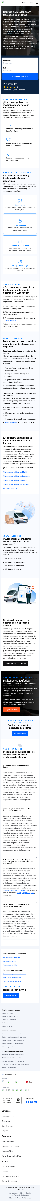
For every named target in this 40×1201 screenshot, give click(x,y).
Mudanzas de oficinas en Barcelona (16, 476)
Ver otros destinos (10, 488)
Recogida (7, 60)
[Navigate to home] (9, 2)
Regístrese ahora (12, 710)
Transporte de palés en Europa (12, 1058)
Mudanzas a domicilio (10, 965)
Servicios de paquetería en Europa (13, 1034)
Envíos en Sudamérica (9, 1019)
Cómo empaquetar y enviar (11, 1047)
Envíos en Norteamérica (9, 1016)
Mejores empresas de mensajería (13, 1061)
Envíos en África (7, 1026)
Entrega (6, 68)
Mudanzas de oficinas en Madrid (15, 472)
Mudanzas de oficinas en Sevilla (15, 480)
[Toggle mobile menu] (36, 2)
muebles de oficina (10, 890)
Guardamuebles (11, 422)
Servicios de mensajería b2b (12, 977)
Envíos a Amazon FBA (9, 1067)
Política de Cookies (25, 1193)
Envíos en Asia (6, 1023)
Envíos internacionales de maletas (13, 1040)
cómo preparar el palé (25, 893)
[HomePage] (20, 1075)
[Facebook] (28, 1102)
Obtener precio (11, 995)
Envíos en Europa (7, 1013)
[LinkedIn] (36, 1102)
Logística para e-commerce (12, 981)
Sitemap (11, 1193)
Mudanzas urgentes (9, 961)
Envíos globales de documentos (12, 1043)
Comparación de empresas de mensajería (15, 1064)
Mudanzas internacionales (11, 957)
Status (16, 1193)
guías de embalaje (9, 320)
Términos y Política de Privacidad (20, 1198)
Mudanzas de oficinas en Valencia (15, 484)
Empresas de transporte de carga (13, 1054)
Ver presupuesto (20, 733)
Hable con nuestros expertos (16, 663)
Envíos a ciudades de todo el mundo (14, 1037)
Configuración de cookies (20, 1195)
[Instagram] (32, 1102)
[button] (20, 69)
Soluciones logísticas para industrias (14, 974)
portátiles (21, 890)
